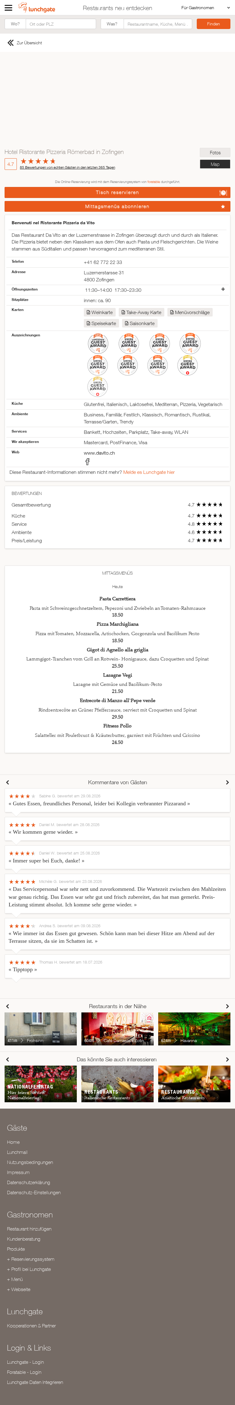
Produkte (16, 1249)
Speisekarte (103, 323)
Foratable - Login (24, 1372)
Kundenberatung (23, 1239)
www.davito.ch (99, 453)
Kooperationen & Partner (31, 1325)
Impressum (18, 1172)
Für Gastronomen (197, 7)
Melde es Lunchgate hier (149, 472)
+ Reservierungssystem (30, 1259)
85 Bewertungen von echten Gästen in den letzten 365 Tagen (67, 167)
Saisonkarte (142, 323)
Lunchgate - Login (25, 1362)
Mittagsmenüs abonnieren (117, 206)
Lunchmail (17, 1152)
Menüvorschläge (192, 312)
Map (215, 164)
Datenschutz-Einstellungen (34, 1192)
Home (13, 1142)
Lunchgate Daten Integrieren (35, 1382)
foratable (153, 182)
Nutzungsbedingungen (30, 1162)
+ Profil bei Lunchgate (29, 1269)
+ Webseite (18, 1289)
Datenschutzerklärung (28, 1182)
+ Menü (15, 1279)
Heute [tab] (117, 586)
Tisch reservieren (117, 192)
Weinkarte (102, 312)
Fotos (215, 152)
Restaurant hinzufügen (29, 1228)
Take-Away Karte (143, 312)
